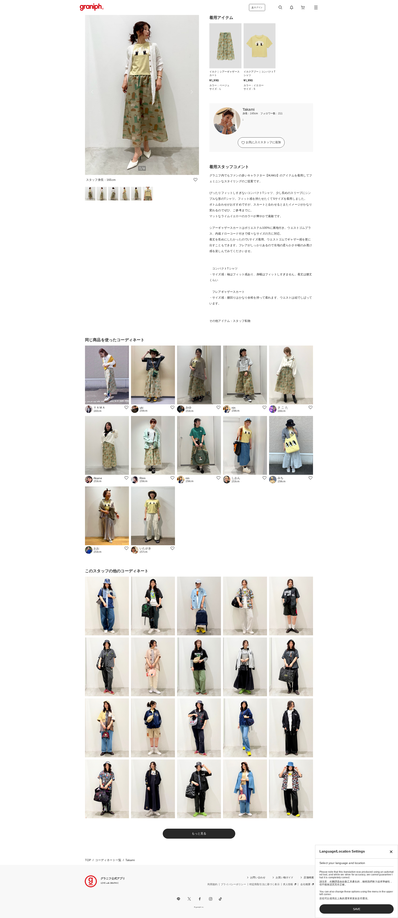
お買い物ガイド (284, 877)
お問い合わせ (257, 877)
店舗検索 (309, 877)
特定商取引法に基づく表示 (264, 884)
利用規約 (212, 884)
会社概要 (305, 884)
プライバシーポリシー (233, 884)
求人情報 (288, 884)
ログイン (258, 7)
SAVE (356, 909)
